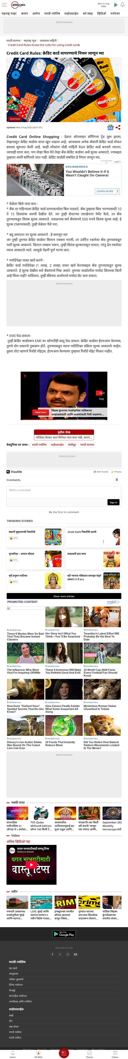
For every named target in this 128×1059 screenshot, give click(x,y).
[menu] (5, 5)
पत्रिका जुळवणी (16, 979)
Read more (41, 412)
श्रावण (24, 13)
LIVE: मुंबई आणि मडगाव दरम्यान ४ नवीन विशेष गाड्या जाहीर (39, 915)
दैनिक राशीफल (16, 984)
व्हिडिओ (101, 13)
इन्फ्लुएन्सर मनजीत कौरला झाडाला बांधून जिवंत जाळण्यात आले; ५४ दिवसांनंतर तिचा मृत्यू (65, 915)
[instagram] (75, 954)
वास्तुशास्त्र (13, 973)
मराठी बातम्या (13, 40)
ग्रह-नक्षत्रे (13, 968)
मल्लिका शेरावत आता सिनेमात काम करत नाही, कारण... (64, 437)
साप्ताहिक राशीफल (18, 995)
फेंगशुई (12, 990)
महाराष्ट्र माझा (9, 13)
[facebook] (53, 954)
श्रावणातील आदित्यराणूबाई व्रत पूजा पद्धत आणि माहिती (64, 826)
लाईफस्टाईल (71, 13)
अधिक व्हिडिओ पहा (18, 841)
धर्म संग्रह (88, 13)
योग (10, 1021)
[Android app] (64, 934)
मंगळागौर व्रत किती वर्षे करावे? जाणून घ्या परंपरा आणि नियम (88, 826)
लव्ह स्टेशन (14, 1026)
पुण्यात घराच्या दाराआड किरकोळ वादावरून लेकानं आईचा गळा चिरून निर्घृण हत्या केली (88, 915)
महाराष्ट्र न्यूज (30, 40)
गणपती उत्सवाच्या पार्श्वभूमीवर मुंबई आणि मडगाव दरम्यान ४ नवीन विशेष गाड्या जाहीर (16, 915)
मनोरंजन (115, 13)
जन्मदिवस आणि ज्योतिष (20, 1001)
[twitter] (60, 954)
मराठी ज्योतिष (52, 13)
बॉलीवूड (72, 445)
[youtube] (68, 954)
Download (15, 118)
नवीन (14, 891)
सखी (11, 1015)
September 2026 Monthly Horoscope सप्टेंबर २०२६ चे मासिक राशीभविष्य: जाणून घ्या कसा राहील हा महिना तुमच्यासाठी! (113, 826)
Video (15, 835)
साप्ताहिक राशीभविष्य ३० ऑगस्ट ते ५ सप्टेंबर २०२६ (16, 826)
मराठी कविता (15, 1037)
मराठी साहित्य (15, 1032)
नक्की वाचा (18, 802)
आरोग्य (36, 13)
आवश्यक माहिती (48, 40)
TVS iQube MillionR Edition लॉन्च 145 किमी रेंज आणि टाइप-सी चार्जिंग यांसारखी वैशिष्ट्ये (40, 826)
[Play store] (116, 4)
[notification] (122, 4)
